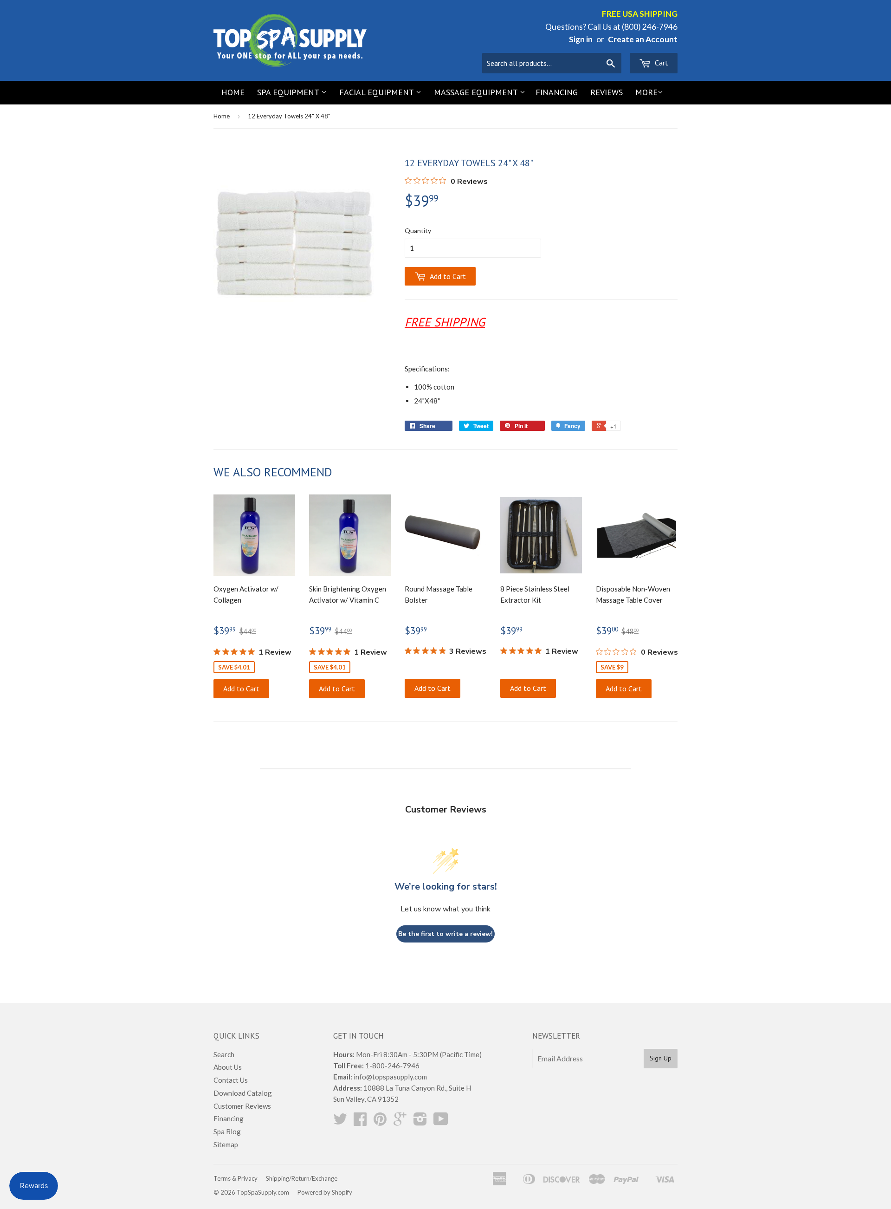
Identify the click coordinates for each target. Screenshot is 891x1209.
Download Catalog (242, 1093)
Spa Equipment (289, 92)
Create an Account (643, 39)
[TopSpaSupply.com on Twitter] (340, 1122)
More (646, 92)
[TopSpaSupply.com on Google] (400, 1122)
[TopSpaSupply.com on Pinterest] (380, 1122)
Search (223, 1054)
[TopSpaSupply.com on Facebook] (360, 1122)
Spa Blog (227, 1131)
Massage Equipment (477, 92)
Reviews (606, 92)
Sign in (581, 39)
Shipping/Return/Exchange (301, 1178)
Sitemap (225, 1144)
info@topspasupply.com (390, 1076)
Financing (557, 92)
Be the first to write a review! (445, 934)
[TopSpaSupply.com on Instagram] (420, 1122)
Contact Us (230, 1080)
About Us (227, 1067)
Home (233, 92)
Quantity (418, 230)
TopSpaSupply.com (263, 1192)
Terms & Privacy (235, 1178)
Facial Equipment (377, 92)
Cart (660, 62)
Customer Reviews (242, 1106)
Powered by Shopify (324, 1192)
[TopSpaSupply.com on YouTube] (440, 1122)
